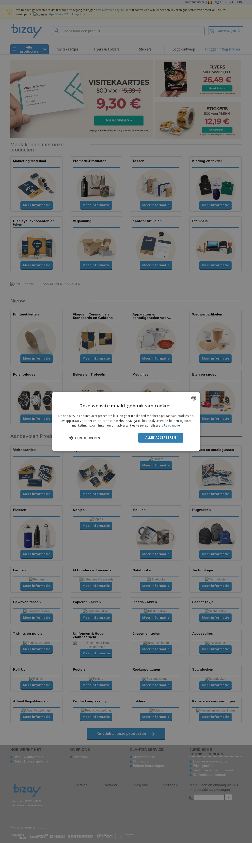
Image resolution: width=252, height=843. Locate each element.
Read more (172, 426)
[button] (84, 438)
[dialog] (126, 421)
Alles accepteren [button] (160, 438)
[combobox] (193, 398)
